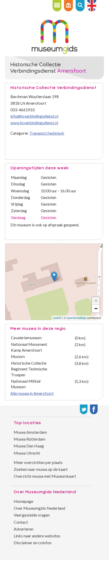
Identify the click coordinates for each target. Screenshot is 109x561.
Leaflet (57, 318)
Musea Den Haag (29, 445)
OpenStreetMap (76, 318)
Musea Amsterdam (30, 432)
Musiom (18, 356)
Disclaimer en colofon (32, 542)
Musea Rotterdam (29, 439)
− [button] (96, 308)
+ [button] (96, 301)
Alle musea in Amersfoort (32, 393)
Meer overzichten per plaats (38, 462)
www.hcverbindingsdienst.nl (34, 122)
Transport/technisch (46, 133)
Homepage (23, 501)
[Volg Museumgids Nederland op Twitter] (83, 409)
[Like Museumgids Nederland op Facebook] (94, 409)
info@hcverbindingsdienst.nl (34, 116)
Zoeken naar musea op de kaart (41, 469)
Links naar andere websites (37, 535)
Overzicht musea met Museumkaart (45, 476)
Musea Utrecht (27, 452)
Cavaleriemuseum (26, 337)
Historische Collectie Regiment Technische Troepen (29, 369)
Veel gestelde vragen (32, 514)
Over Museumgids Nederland (39, 508)
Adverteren (23, 528)
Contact (21, 522)
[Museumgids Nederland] (54, 52)
